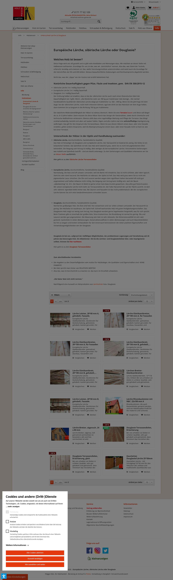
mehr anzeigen (14, 507)
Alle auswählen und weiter (35, 565)
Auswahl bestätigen (35, 559)
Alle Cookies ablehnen (35, 553)
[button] (4, 576)
